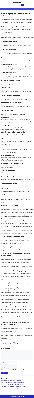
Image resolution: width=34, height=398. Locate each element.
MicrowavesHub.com (15, 396)
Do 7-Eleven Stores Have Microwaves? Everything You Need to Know (12, 384)
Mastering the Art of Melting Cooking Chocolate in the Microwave (12, 390)
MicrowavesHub (17, 2)
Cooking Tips (5, 340)
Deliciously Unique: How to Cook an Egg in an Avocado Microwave (12, 382)
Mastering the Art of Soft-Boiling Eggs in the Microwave (12, 342)
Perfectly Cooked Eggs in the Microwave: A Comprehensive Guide (12, 388)
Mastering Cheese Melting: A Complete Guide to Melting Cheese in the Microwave (15, 391)
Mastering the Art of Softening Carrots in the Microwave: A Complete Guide (14, 386)
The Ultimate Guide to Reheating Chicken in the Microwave (11, 380)
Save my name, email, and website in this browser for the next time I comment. (15, 369)
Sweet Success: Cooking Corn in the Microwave (10, 343)
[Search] (22, 5)
